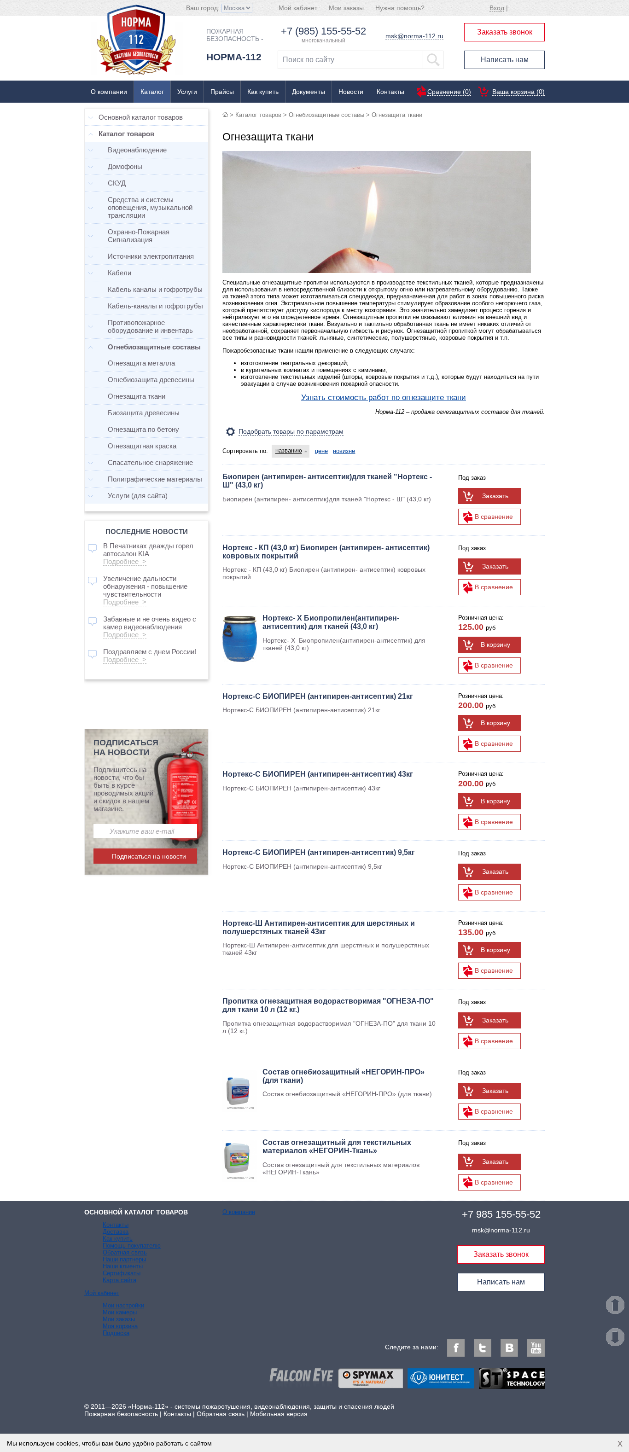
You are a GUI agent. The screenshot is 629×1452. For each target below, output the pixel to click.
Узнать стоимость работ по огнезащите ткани (383, 397)
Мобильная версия (279, 1413)
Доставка (115, 1231)
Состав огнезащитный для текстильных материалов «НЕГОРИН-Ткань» (336, 1146)
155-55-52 (501, 1214)
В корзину (495, 644)
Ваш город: (203, 8)
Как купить (263, 91)
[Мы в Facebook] (456, 1348)
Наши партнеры (124, 1259)
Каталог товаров (258, 114)
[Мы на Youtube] (536, 1348)
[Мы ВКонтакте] (509, 1348)
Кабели (119, 273)
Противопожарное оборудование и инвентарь (150, 326)
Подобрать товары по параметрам (291, 431)
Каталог (152, 91)
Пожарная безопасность (121, 1413)
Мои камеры (120, 1312)
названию (288, 450)
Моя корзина (120, 1326)
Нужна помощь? (400, 8)
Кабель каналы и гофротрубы (155, 289)
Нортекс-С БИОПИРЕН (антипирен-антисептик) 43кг (317, 774)
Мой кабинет (298, 8)
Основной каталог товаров (141, 117)
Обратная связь (125, 1252)
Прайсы (222, 91)
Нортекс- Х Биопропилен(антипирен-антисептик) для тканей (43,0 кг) (330, 622)
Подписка (116, 1333)
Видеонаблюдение (137, 150)
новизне (344, 450)
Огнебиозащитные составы (326, 114)
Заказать (495, 495)
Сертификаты (121, 1273)
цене (321, 450)
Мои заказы (346, 8)
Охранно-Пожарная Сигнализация (138, 236)
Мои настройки (123, 1305)
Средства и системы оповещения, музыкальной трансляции (150, 207)
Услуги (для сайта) (138, 495)
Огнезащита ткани (136, 396)
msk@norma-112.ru (414, 36)
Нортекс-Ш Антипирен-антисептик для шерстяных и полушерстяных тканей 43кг (318, 927)
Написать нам (505, 60)
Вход (496, 8)
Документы (308, 91)
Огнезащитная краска (142, 446)
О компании (109, 91)
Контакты (390, 91)
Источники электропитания (151, 256)
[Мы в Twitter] (482, 1348)
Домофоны (125, 166)
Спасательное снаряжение (150, 462)
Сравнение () (449, 91)
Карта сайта (119, 1280)
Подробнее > (124, 561)
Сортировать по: (245, 450)
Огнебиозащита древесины (151, 379)
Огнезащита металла (141, 363)
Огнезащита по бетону (143, 429)
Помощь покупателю (132, 1245)
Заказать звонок (504, 32)
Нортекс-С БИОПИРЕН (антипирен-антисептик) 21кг (317, 696)
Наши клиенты (123, 1266)
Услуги (187, 91)
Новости (350, 91)
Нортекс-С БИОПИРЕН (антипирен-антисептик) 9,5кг (318, 852)
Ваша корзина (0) (518, 91)
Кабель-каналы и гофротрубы (155, 306)
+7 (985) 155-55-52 (323, 31)
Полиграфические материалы (155, 479)
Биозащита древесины (144, 413)
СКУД (117, 183)
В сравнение (494, 516)
